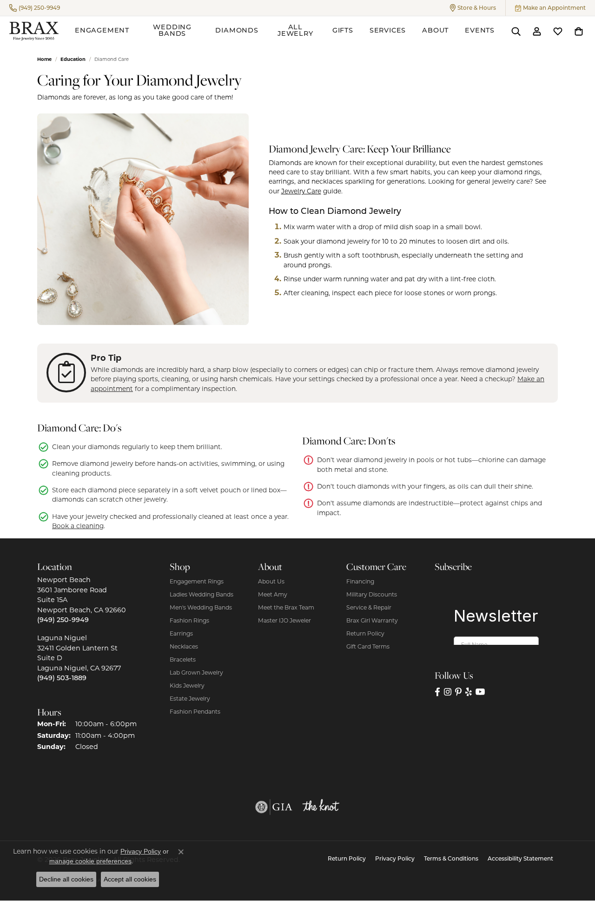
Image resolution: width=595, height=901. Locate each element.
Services (388, 30)
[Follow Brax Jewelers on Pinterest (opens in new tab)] (458, 691)
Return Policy (365, 633)
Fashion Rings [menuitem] (189, 620)
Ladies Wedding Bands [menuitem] (201, 594)
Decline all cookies (66, 879)
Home (44, 59)
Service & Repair (368, 607)
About (435, 30)
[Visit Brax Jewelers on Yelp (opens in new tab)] (468, 691)
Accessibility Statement (520, 859)
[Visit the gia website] (273, 807)
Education (73, 59)
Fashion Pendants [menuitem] (195, 711)
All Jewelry (295, 31)
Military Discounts (371, 594)
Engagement (102, 30)
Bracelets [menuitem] (183, 659)
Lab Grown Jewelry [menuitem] (196, 672)
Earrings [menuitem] (181, 633)
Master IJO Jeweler (284, 620)
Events (480, 30)
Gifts (342, 30)
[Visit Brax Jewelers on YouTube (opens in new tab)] (480, 691)
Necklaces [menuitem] (184, 646)
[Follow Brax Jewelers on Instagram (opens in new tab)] (447, 691)
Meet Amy (272, 594)
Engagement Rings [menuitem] (197, 581)
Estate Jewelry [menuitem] (190, 698)
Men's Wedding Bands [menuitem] (201, 607)
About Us (271, 581)
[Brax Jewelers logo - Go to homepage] (34, 31)
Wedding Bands (172, 31)
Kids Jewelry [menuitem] (187, 685)
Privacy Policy (395, 859)
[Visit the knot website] (321, 807)
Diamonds (236, 30)
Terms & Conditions (451, 859)
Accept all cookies (130, 879)
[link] (34, 8)
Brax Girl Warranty (372, 620)
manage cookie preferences (90, 861)
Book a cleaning (78, 526)
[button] (473, 8)
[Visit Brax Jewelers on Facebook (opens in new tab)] (437, 691)
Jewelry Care (301, 191)
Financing (360, 581)
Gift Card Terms (368, 646)
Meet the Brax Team (286, 607)
